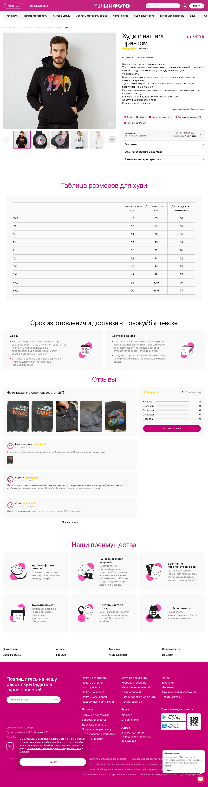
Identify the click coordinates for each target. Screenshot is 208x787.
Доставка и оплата (94, 724)
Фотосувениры (118, 654)
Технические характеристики (143, 159)
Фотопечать (10, 649)
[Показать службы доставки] (201, 134)
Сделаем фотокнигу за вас (91, 15)
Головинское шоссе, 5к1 (137, 737)
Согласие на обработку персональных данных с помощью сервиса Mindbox (124, 769)
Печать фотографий (35, 15)
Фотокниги (12, 15)
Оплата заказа (171, 697)
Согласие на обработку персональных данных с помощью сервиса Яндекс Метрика (129, 764)
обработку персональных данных (62, 745)
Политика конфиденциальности (158, 774)
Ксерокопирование (134, 682)
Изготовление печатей (136, 687)
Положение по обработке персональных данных (109, 774)
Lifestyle (61, 654)
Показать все (70, 522)
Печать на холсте (93, 692)
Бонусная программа (95, 715)
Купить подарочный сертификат (188, 109)
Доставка (135, 134)
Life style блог (130, 719)
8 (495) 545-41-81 (132, 733)
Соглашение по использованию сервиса (104, 758)
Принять (53, 762)
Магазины (114, 649)
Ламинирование (12, 654)
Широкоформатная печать (139, 697)
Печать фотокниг (93, 682)
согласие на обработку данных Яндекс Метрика (54, 748)
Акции (166, 677)
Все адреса (128, 740)
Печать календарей (94, 697)
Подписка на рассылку (96, 729)
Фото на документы (134, 677)
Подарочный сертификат (98, 701)
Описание (131, 144)
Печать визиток (171, 649)
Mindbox (24, 751)
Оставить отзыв (172, 428)
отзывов (143, 48)
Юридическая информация (179, 692)
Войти (196, 5)
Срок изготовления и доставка (143, 151)
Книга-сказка (120, 15)
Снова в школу (61, 15)
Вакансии (167, 654)
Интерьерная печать (172, 15)
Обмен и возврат (93, 738)
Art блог (60, 649)
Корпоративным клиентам (99, 734)
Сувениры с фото (144, 15)
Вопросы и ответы (94, 719)
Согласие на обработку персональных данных (157, 758)
